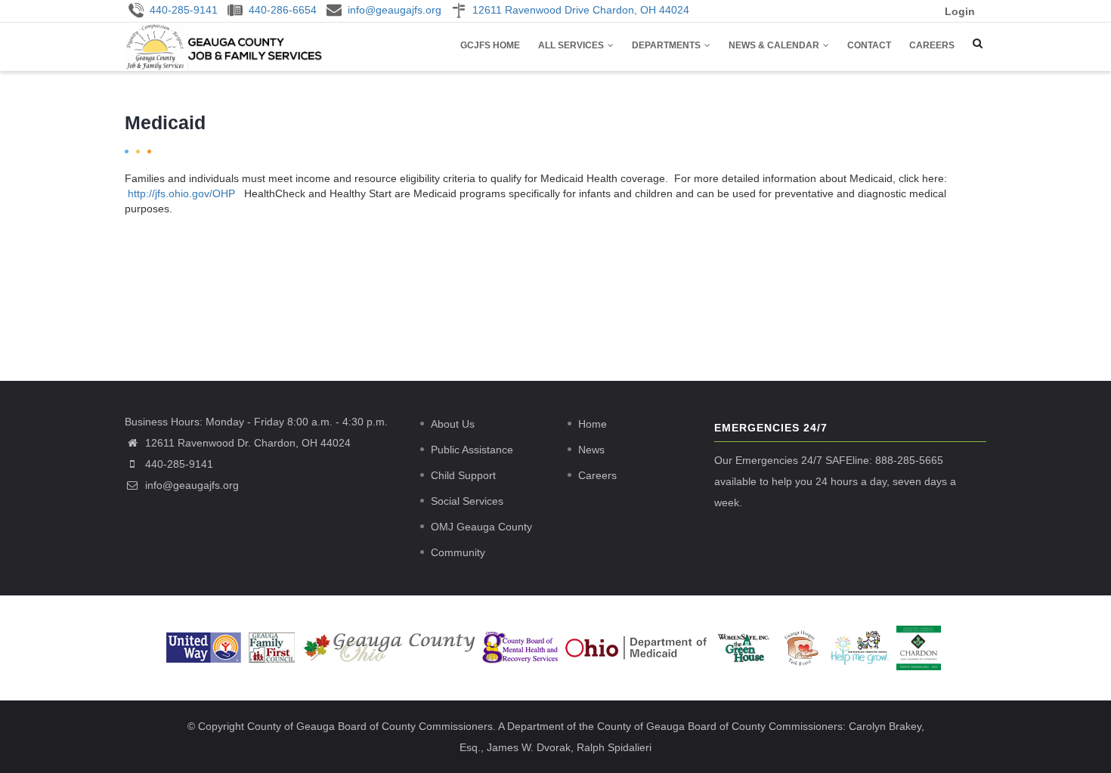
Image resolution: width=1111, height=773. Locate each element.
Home (592, 424)
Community (458, 552)
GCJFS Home (490, 45)
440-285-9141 (179, 464)
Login (960, 11)
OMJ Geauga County (481, 527)
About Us (453, 424)
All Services (572, 45)
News (591, 450)
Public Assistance (472, 450)
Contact (869, 45)
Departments (667, 45)
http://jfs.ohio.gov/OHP (181, 193)
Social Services (467, 501)
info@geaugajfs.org (190, 485)
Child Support (463, 475)
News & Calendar (775, 45)
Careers (932, 45)
